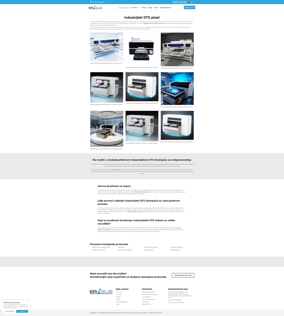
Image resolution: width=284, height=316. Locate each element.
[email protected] (99, 2)
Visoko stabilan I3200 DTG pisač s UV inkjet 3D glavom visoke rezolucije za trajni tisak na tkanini (120, 104)
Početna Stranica (124, 7)
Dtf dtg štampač (175, 250)
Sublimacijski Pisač (148, 292)
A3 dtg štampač (148, 250)
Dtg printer (121, 247)
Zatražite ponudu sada (183, 275)
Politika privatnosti (155, 313)
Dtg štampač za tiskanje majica (101, 247)
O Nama (143, 7)
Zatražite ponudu (189, 7)
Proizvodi (134, 7)
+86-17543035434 (176, 300)
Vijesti (156, 7)
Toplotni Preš (146, 304)
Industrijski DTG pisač (176, 247)
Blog (117, 304)
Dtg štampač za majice (98, 250)
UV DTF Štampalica (148, 299)
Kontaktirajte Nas (165, 7)
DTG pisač (145, 302)
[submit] (185, 2)
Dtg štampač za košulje (151, 247)
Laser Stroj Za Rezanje (149, 294)
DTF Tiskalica (146, 297)
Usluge (150, 7)
